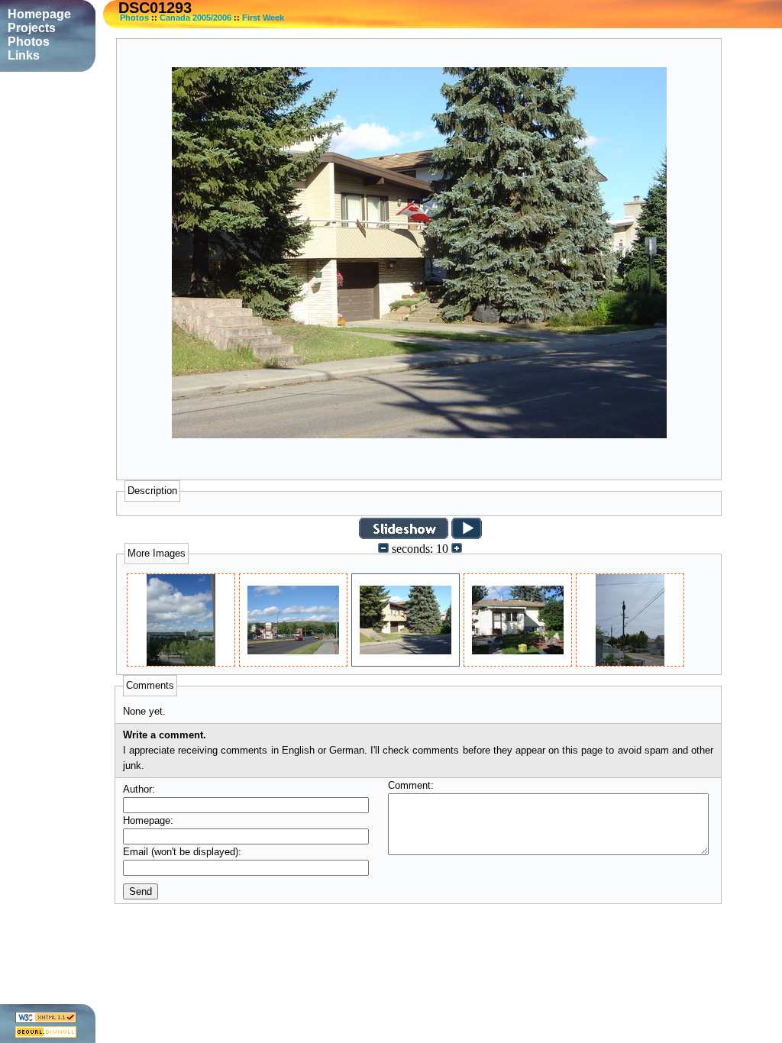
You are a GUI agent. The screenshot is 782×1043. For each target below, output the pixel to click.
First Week (263, 17)
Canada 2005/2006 (195, 17)
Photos (134, 17)
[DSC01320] (630, 662)
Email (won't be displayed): (182, 851)
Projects (32, 27)
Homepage (39, 14)
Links (24, 55)
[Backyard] (518, 662)
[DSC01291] (293, 662)
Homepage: (148, 820)
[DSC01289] (181, 662)
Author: (139, 789)
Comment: (411, 785)
